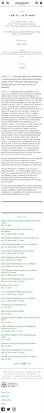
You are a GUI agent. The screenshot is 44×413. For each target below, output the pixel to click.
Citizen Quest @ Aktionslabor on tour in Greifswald (19, 244)
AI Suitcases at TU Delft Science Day (14, 305)
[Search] (7, 3)
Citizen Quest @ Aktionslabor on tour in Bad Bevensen (20, 238)
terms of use (5, 392)
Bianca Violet (22, 44)
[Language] (36, 3)
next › (29, 364)
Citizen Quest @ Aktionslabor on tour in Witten (17, 251)
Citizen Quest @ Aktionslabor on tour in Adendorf (18, 264)
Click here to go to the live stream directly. (16, 154)
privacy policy (6, 400)
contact (3, 403)
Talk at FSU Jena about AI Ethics (12, 311)
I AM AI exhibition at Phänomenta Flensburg (16, 292)
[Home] (22, 2)
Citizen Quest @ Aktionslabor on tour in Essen (17, 350)
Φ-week (22, 68)
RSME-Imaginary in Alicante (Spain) (14, 257)
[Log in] (41, 3)
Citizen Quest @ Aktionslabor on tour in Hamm (17, 279)
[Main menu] (3, 3)
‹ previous (16, 364)
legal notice (5, 396)
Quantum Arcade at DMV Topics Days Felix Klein (18, 343)
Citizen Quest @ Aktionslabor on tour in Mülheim (18, 298)
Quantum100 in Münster (10, 285)
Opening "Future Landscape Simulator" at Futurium (19, 356)
